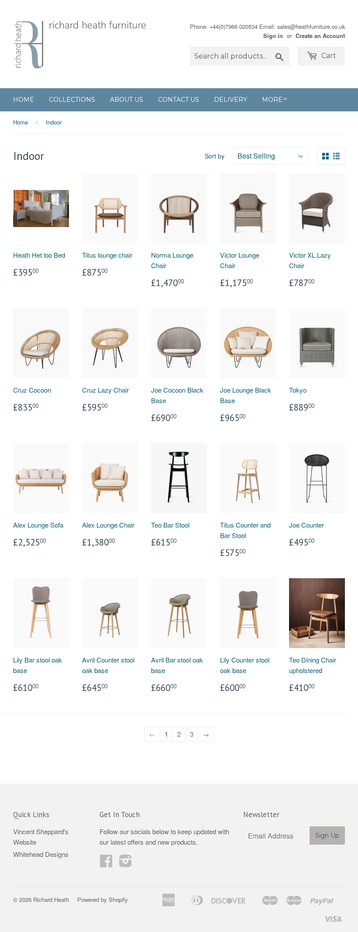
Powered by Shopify (102, 899)
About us (126, 100)
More (272, 100)
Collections (72, 100)
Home (23, 100)
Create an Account (320, 36)
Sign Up (327, 835)
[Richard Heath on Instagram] (125, 863)
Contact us (178, 100)
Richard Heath (51, 899)
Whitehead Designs (41, 854)
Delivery (230, 100)
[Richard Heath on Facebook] (106, 863)
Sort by (214, 156)
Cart (328, 56)
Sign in (273, 36)
